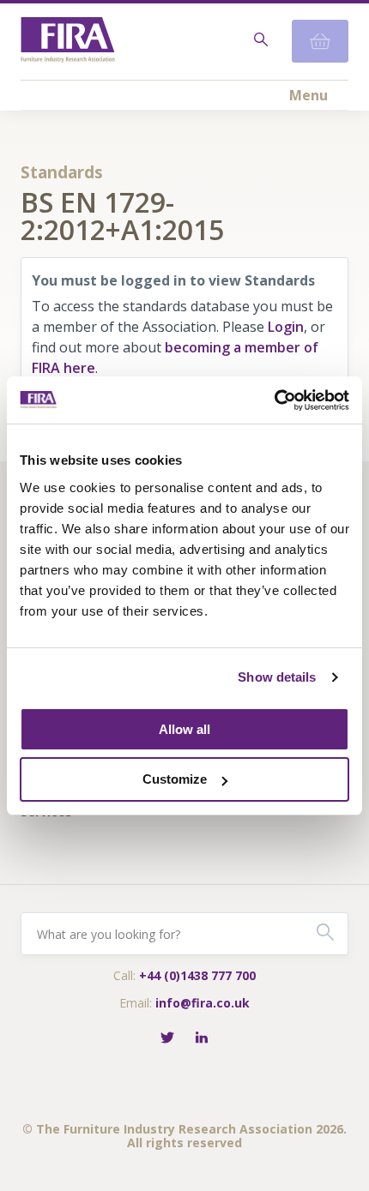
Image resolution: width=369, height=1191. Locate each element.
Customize (174, 779)
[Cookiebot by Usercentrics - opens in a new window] (274, 400)
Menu (308, 95)
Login (286, 326)
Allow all (184, 729)
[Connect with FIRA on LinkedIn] (201, 1039)
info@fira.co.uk (202, 1003)
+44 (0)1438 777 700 (197, 975)
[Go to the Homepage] (68, 41)
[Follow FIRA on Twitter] (167, 1039)
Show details (277, 677)
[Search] (259, 41)
